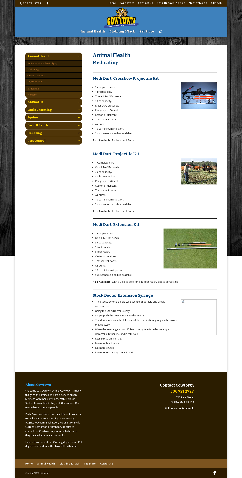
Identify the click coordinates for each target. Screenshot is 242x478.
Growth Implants (35, 75)
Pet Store (146, 31)
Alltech (216, 3)
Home (112, 3)
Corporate (126, 3)
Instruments (33, 88)
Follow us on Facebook (179, 408)
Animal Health (92, 31)
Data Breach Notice (171, 3)
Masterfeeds (198, 3)
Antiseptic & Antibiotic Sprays (42, 63)
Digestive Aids (34, 81)
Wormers (31, 94)
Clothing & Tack (122, 31)
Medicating (33, 69)
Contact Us (145, 3)
